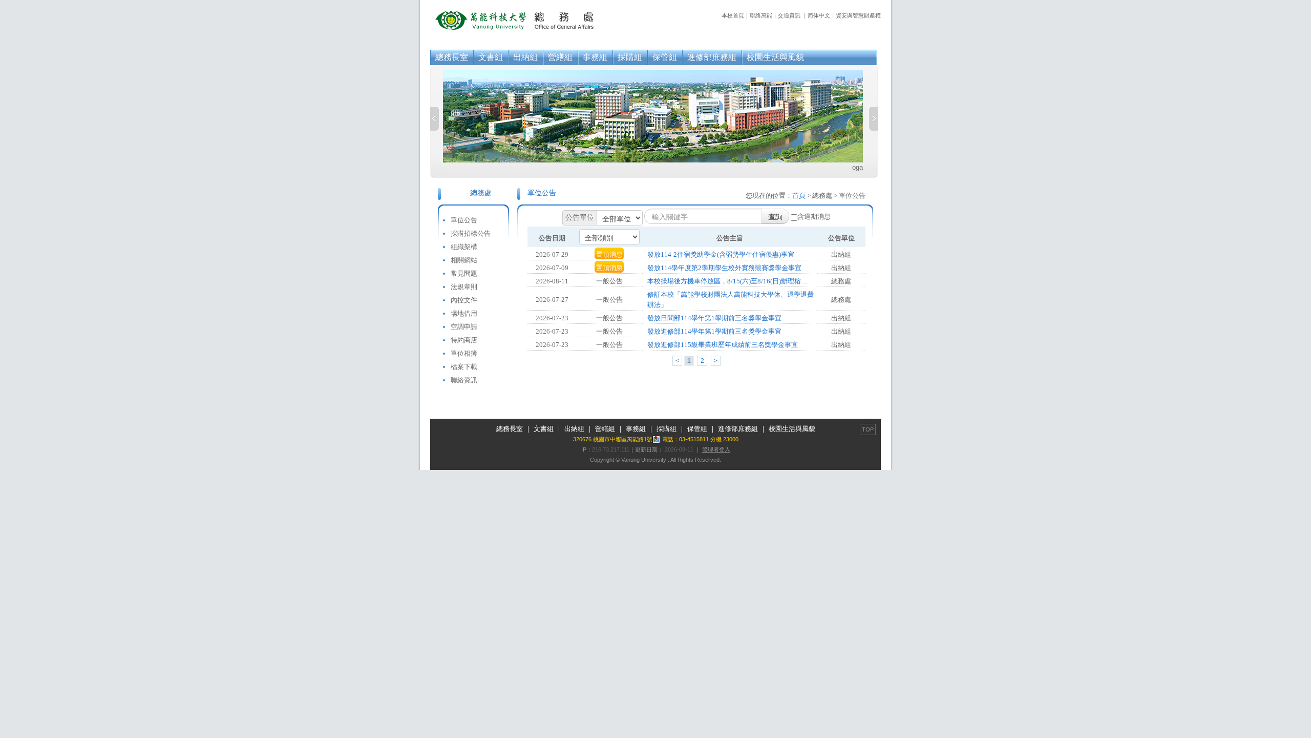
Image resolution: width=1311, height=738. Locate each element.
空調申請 (464, 327)
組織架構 (464, 247)
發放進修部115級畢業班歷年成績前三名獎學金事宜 (722, 344)
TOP (868, 429)
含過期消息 (814, 216)
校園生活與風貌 (775, 57)
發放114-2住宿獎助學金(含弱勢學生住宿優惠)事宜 (720, 254)
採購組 (630, 57)
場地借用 (464, 313)
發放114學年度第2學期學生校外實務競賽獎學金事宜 (724, 268)
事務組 (595, 57)
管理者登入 (716, 449)
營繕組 (560, 57)
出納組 (525, 57)
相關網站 (464, 260)
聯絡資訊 (464, 380)
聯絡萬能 (761, 15)
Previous (434, 118)
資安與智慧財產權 (858, 15)
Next (873, 118)
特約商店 (464, 340)
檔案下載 (464, 367)
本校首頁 (733, 15)
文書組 (490, 57)
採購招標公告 (471, 233)
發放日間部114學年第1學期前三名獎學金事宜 (714, 318)
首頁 (799, 195)
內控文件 (464, 300)
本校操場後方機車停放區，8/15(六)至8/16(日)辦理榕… (727, 281)
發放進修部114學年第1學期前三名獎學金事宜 (714, 331)
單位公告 (464, 220)
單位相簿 (464, 353)
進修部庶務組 (711, 57)
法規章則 (464, 287)
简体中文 (819, 15)
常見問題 (464, 273)
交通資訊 (789, 15)
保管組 (664, 57)
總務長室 (451, 57)
